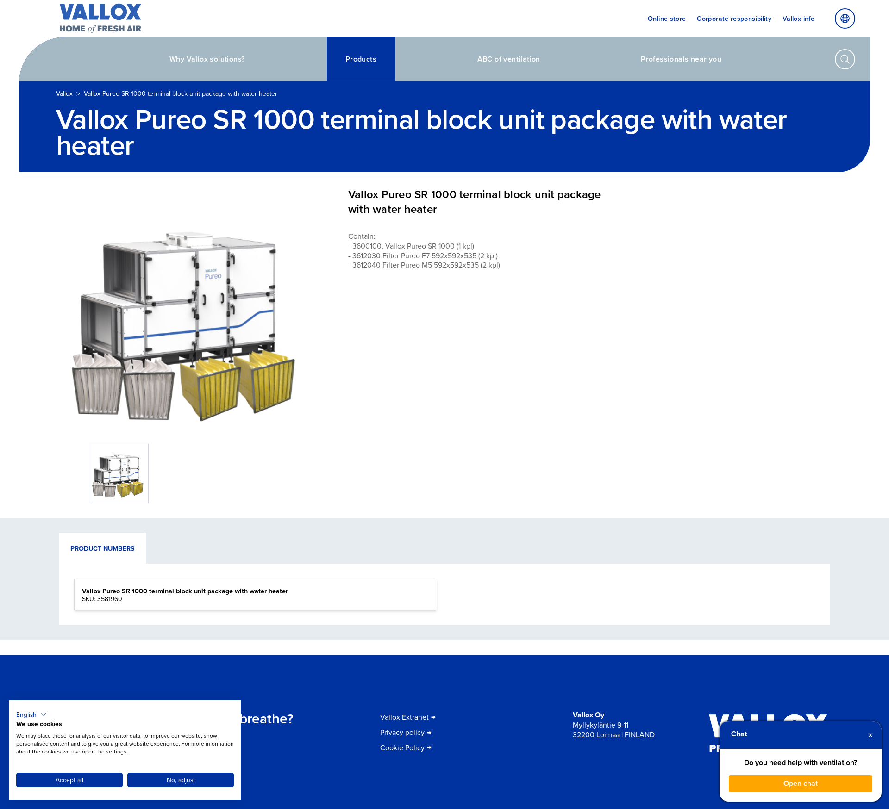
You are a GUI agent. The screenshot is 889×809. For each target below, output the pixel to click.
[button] (31, 714)
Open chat (800, 783)
